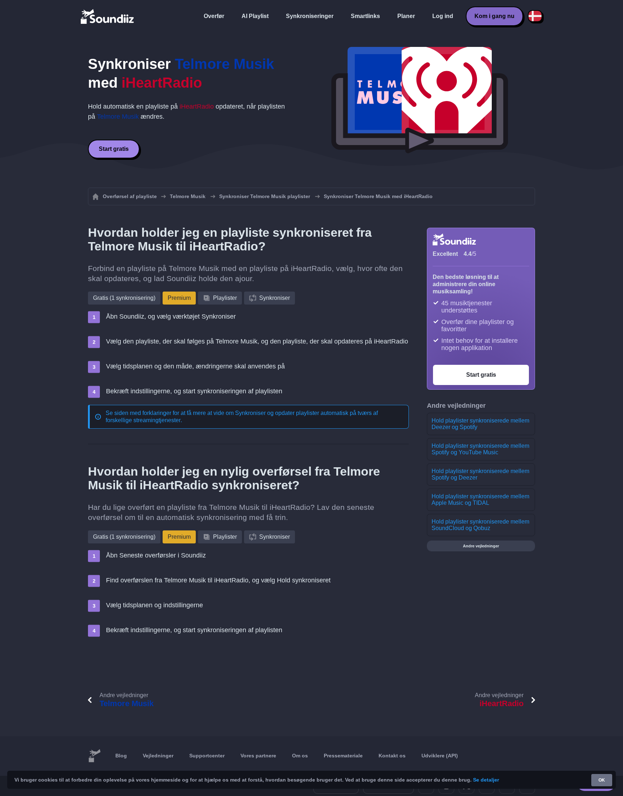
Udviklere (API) (439, 755)
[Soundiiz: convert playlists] (94, 756)
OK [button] (601, 780)
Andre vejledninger (481, 546)
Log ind (442, 16)
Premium (179, 298)
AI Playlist (255, 16)
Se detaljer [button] (486, 780)
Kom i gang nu (494, 16)
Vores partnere (258, 755)
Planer (406, 16)
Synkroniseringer (309, 16)
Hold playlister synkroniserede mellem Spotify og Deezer (480, 474)
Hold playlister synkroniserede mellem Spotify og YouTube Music (480, 449)
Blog (121, 755)
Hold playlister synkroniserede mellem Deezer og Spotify (480, 423)
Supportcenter (207, 755)
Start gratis (114, 149)
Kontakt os (392, 755)
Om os (300, 755)
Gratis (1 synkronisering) (124, 298)
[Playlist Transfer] (108, 16)
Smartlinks (365, 16)
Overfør (214, 16)
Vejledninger (158, 755)
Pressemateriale (343, 755)
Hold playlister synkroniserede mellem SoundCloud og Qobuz (480, 525)
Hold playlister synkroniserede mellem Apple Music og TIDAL (480, 499)
